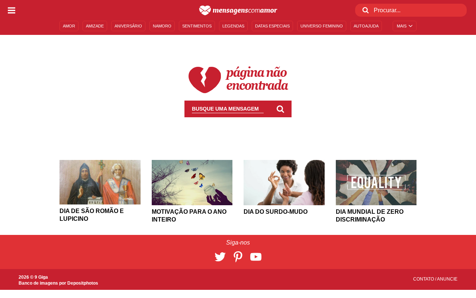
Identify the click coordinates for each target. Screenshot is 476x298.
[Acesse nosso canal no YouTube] (256, 256)
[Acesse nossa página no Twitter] (220, 256)
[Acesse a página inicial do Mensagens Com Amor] (238, 10)
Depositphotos (82, 283)
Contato (424, 279)
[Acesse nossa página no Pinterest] (238, 256)
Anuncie (447, 279)
